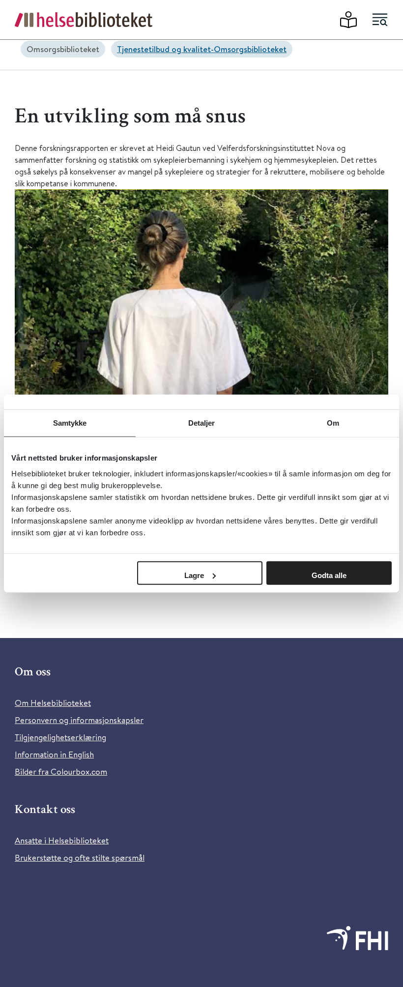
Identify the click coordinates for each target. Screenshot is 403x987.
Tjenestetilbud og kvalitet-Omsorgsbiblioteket (202, 49)
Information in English (54, 754)
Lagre (194, 575)
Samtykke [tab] (70, 423)
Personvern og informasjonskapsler (79, 720)
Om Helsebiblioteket (53, 702)
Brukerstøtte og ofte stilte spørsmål (79, 857)
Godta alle (329, 575)
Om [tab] (333, 423)
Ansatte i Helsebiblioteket (62, 840)
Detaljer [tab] (201, 423)
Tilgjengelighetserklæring (60, 737)
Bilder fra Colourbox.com (61, 771)
